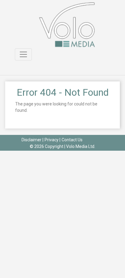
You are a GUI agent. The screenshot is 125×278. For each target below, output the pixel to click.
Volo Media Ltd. (80, 146)
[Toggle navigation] (23, 54)
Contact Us (72, 139)
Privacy (52, 139)
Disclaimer (32, 139)
